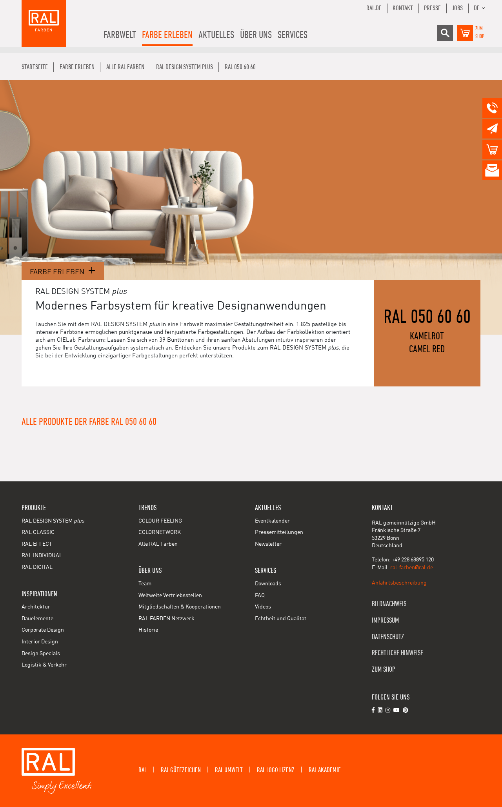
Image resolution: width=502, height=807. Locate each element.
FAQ (260, 595)
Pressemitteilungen (279, 532)
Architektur (36, 607)
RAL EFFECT (37, 544)
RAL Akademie (325, 770)
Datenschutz (388, 637)
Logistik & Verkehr (44, 665)
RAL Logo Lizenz (276, 770)
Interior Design (40, 642)
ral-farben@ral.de (411, 567)
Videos (263, 607)
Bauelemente (37, 618)
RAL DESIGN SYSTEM (53, 521)
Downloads (268, 584)
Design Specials (41, 653)
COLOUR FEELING (160, 521)
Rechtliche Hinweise (397, 653)
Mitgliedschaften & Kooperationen (179, 607)
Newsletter (268, 544)
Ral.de (374, 8)
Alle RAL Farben (158, 544)
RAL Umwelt (229, 770)
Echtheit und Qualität (280, 618)
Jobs (457, 8)
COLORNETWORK (159, 532)
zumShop (479, 32)
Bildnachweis (389, 604)
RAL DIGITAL (37, 567)
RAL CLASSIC (38, 532)
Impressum (385, 620)
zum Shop (383, 669)
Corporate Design (43, 630)
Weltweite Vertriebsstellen (170, 595)
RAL (142, 770)
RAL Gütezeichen (181, 770)
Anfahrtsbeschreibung (399, 583)
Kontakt (403, 8)
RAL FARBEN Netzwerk (166, 618)
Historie (148, 630)
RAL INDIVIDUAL (42, 555)
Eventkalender (272, 521)
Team (144, 584)
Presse (432, 8)
